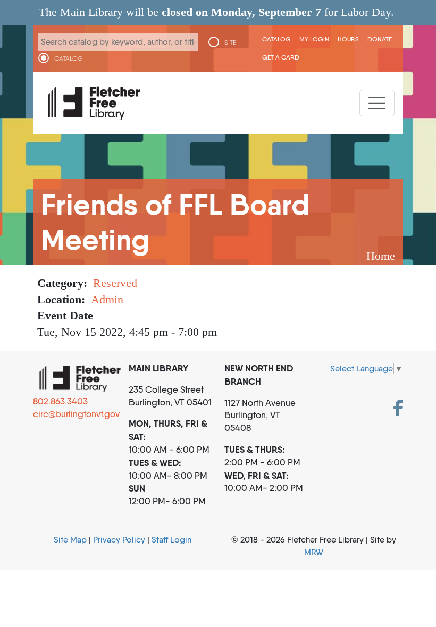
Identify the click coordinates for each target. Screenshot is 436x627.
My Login (314, 39)
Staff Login (171, 540)
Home (380, 255)
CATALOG (68, 58)
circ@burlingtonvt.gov (76, 414)
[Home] (94, 103)
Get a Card (280, 57)
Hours (348, 39)
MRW (313, 552)
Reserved (115, 283)
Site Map (70, 540)
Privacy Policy (119, 540)
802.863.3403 (60, 401)
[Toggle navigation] (377, 103)
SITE (230, 42)
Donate (379, 39)
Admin (107, 299)
